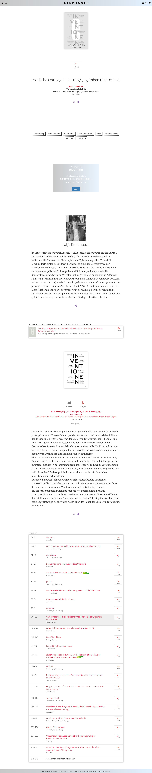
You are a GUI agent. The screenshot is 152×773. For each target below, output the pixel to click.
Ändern (76, 189)
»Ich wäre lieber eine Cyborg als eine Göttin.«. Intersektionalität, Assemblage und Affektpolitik (73, 749)
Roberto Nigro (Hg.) (75, 412)
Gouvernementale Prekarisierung (60, 599)
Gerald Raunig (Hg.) (92, 412)
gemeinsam (51, 555)
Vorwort (49, 537)
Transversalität (52, 698)
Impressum (106, 771)
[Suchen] (6, 3)
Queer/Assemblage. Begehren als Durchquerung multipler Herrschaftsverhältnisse (70, 737)
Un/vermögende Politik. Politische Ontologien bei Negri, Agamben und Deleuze (74, 618)
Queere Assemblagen (55, 727)
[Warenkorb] (150, 3)
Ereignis (49, 666)
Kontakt (82, 771)
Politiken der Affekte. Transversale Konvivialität (66, 718)
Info (65, 771)
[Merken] (74, 102)
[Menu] (2, 3)
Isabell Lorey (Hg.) (58, 412)
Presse (70, 771)
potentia (50, 608)
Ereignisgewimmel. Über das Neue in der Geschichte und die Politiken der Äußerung (75, 688)
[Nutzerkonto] (143, 3)
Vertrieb (76, 771)
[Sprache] (146, 3)
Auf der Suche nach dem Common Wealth (64, 572)
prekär (49, 581)
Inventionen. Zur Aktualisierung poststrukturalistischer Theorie (73, 546)
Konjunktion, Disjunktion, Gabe (59, 646)
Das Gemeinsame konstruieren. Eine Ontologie (66, 564)
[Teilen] (78, 102)
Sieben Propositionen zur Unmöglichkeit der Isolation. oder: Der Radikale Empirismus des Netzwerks (73, 656)
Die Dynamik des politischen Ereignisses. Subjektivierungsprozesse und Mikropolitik (74, 676)
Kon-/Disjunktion (53, 637)
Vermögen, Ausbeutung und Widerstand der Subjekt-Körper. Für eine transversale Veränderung (75, 708)
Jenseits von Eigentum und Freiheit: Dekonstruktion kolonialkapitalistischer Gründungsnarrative (70, 330)
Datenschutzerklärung (94, 771)
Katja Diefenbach (76, 86)
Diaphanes (76, 3)
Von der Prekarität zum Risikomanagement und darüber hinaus (73, 590)
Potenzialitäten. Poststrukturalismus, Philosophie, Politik (70, 628)
